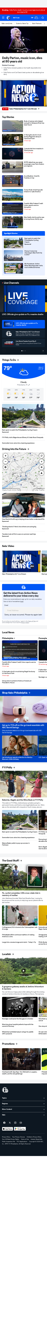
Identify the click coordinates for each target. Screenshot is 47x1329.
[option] (9, 24)
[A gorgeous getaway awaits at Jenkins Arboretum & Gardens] (23, 970)
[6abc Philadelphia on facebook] (4, 1123)
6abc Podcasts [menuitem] (37, 23)
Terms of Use (32, 621)
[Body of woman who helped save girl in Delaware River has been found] (12, 126)
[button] (3, 17)
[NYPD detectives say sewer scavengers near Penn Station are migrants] (12, 167)
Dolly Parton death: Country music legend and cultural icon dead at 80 (23, 11)
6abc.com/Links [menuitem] (7, 23)
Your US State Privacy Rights (10, 1139)
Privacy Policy (25, 622)
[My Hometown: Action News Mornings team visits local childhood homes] (13, 268)
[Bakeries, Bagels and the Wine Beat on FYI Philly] (23, 784)
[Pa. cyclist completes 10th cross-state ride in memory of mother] (23, 877)
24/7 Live (16, 18)
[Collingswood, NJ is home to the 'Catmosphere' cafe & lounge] (20, 915)
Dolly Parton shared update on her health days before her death (22, 69)
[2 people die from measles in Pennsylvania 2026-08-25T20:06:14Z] (12, 154)
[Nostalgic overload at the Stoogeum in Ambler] (20, 1007)
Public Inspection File (8, 1141)
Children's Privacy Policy (34, 1137)
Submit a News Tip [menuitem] (22, 23)
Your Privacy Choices (18, 1137)
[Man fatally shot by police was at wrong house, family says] (12, 222)
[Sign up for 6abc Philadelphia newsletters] (20, 1123)
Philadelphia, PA (22, 385)
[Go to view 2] (23, 350)
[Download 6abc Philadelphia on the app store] (7, 1129)
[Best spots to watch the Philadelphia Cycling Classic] (13, 243)
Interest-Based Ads (36, 1139)
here (21, 601)
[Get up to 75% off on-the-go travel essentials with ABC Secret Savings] (23, 709)
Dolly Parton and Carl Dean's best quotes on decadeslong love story (24, 73)
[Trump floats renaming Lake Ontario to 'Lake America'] (12, 195)
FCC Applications (22, 1141)
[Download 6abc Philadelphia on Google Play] (20, 1129)
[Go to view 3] (25, 350)
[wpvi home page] (5, 1090)
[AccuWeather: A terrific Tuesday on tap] (12, 181)
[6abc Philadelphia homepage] (9, 18)
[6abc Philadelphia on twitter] (10, 1123)
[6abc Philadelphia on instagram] (15, 1123)
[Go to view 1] (21, 350)
